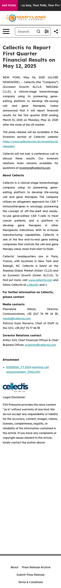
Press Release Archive (36, 567)
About (14, 567)
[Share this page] (56, 31)
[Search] (38, 31)
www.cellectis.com (40, 280)
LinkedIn (33, 284)
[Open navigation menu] (6, 31)
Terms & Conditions (30, 582)
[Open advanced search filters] (47, 31)
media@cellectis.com (17, 318)
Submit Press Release (31, 574)
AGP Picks (9, 5)
